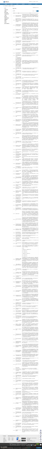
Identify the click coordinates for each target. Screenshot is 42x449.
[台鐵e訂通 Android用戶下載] (23, 440)
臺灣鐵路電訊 (5, 19)
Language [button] (37, 1)
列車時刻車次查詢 (41, 433)
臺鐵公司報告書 (6, 12)
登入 (32, 1)
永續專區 (5, 15)
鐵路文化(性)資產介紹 (6, 23)
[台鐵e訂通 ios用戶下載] (23, 438)
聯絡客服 (41, 441)
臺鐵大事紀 (5, 16)
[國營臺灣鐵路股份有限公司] (6, 1)
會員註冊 (34, 1)
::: (2, 0)
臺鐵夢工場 (41, 437)
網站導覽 (30, 1)
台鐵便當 (41, 439)
